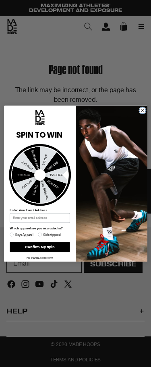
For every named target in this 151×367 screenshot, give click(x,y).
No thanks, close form (40, 257)
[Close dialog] (142, 110)
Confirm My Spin (39, 246)
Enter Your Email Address (28, 210)
